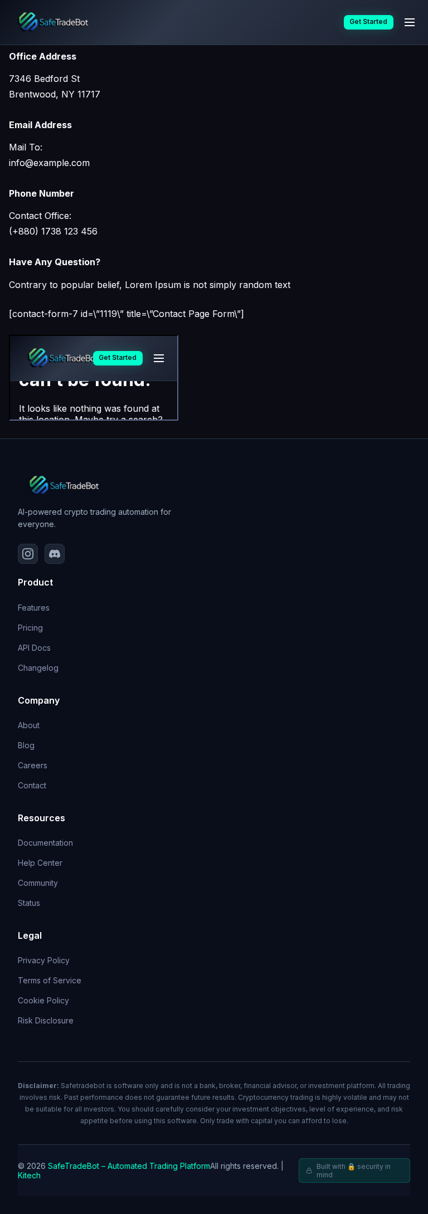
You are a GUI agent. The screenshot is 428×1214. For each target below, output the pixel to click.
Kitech (29, 1175)
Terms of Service (49, 980)
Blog (26, 745)
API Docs (34, 647)
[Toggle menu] (409, 22)
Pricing (30, 627)
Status (29, 903)
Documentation (45, 842)
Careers (32, 765)
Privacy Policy (44, 960)
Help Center (40, 862)
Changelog (38, 667)
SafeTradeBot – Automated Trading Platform (129, 1166)
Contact (32, 785)
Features (34, 607)
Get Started (368, 22)
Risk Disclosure (46, 1020)
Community (38, 883)
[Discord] (55, 554)
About (29, 725)
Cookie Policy (43, 1000)
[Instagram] (28, 554)
